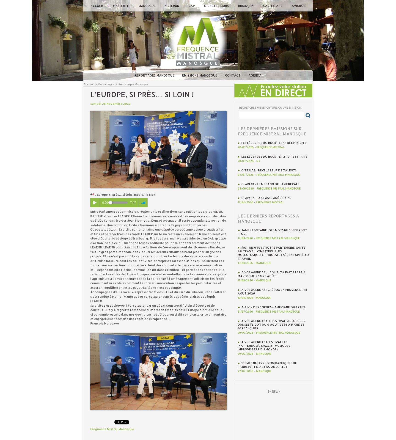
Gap (192, 6)
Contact (233, 75)
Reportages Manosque (155, 75)
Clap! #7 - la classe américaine (266, 198)
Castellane (273, 6)
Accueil (97, 6)
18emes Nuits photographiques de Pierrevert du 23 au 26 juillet (267, 364)
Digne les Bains (216, 6)
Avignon (298, 6)
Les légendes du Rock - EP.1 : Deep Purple (274, 143)
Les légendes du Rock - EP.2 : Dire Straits (274, 156)
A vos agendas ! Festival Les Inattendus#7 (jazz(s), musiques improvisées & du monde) (264, 345)
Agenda (254, 75)
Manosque (147, 6)
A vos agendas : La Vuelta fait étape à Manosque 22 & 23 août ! (271, 274)
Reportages (106, 84)
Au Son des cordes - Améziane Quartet (273, 307)
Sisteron (172, 6)
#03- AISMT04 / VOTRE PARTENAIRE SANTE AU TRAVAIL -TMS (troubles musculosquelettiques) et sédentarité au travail (273, 253)
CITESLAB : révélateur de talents (269, 170)
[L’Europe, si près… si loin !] (158, 112)
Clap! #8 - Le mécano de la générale (270, 184)
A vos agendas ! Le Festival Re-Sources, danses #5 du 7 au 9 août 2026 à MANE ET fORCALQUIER (272, 324)
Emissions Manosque (200, 75)
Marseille (121, 6)
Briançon (246, 6)
